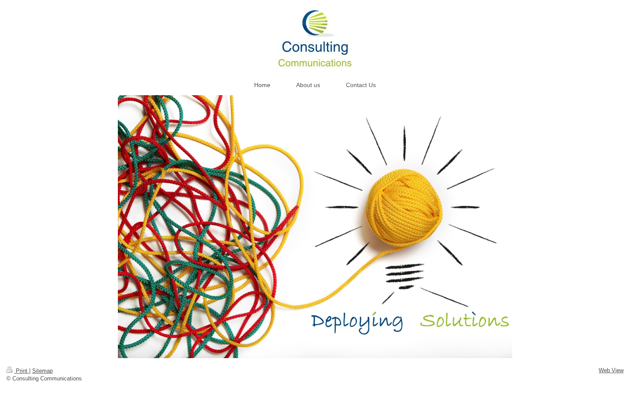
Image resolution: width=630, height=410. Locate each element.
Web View (611, 370)
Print (21, 371)
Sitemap (42, 371)
